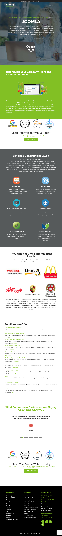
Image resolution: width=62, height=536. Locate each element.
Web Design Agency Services (40, 17)
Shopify (7, 364)
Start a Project (39, 39)
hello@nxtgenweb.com (47, 513)
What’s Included (10, 513)
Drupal (6, 376)
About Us (8, 503)
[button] (21, 437)
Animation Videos (28, 515)
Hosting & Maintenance (30, 517)
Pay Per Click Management (31, 507)
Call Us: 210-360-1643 (25, 1)
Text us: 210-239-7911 (46, 517)
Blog (7, 511)
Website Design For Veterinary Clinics (14, 339)
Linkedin (42, 524)
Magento (7, 388)
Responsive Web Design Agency (13, 345)
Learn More (22, 39)
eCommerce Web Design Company (14, 351)
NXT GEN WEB (13, 17)
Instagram (50, 521)
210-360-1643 (44, 515)
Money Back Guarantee (12, 519)
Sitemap (8, 517)
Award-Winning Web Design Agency (14, 333)
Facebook (42, 521)
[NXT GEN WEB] (10, 5)
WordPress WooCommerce (12, 370)
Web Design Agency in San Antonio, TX (15, 357)
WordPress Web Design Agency (13, 382)
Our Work (8, 509)
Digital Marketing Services (25, 17)
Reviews (8, 507)
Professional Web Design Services (13, 327)
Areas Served (9, 505)
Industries (8, 515)
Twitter (46, 521)
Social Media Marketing (30, 509)
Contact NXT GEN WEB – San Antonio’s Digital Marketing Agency (12, 499)
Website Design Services (30, 498)
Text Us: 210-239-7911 (36, 1)
